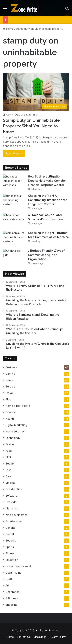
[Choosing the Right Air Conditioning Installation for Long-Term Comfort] (14, 201)
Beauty (10, 463)
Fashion (10, 444)
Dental (9, 534)
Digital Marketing (16, 425)
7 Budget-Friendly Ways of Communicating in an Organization (46, 255)
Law (8, 470)
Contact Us (24, 636)
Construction (13, 489)
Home (9, 28)
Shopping (11, 604)
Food (8, 450)
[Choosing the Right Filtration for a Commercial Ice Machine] (14, 238)
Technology (12, 437)
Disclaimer (39, 636)
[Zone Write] (26, 8)
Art (7, 585)
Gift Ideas (11, 598)
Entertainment (14, 521)
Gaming (10, 373)
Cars (8, 476)
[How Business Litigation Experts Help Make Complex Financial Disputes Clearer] (14, 182)
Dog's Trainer (13, 572)
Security (10, 540)
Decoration (12, 591)
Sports (9, 547)
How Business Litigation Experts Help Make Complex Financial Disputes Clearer (47, 181)
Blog (8, 399)
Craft (8, 579)
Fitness (10, 553)
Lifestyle (10, 502)
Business (11, 367)
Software (11, 495)
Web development (17, 514)
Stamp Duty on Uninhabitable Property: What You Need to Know (31, 126)
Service (10, 386)
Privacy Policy (57, 636)
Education (11, 559)
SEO (8, 457)
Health (9, 418)
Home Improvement (18, 566)
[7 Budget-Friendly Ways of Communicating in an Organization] (14, 256)
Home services (15, 431)
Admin (9, 114)
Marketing (11, 508)
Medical (10, 482)
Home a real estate (17, 405)
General (10, 527)
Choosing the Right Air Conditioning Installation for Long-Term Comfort (47, 200)
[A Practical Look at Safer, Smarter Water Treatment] (14, 220)
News (9, 380)
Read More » (14, 153)
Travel (9, 393)
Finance (10, 412)
